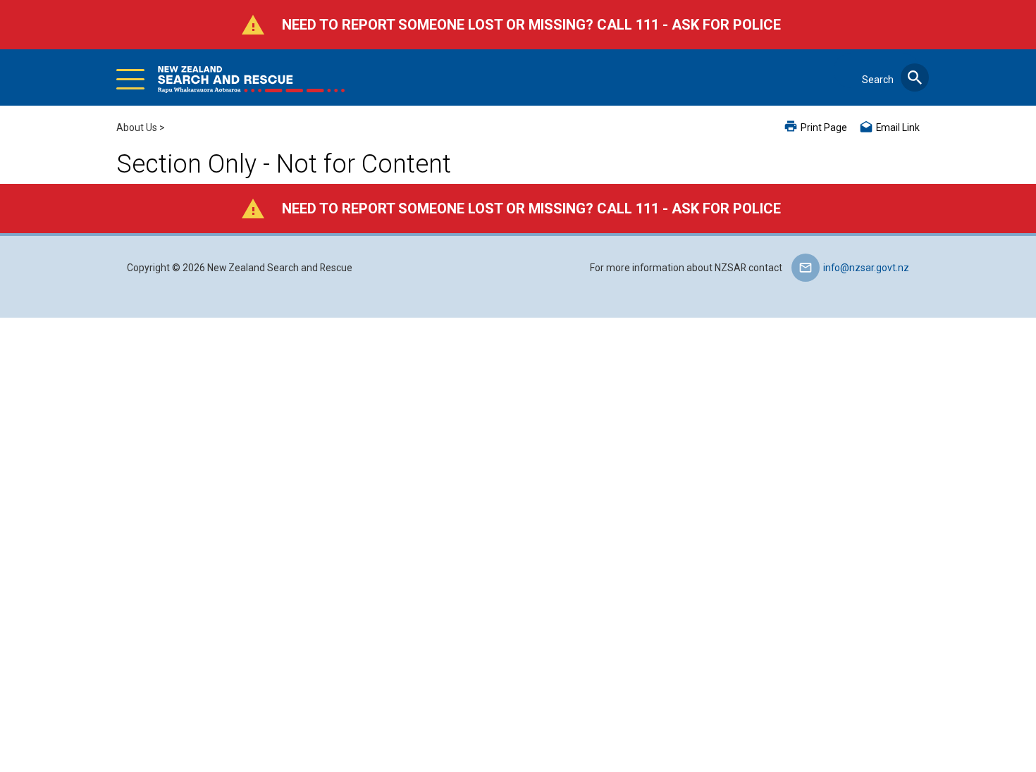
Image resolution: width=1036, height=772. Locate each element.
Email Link (898, 127)
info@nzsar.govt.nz (866, 267)
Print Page (824, 127)
